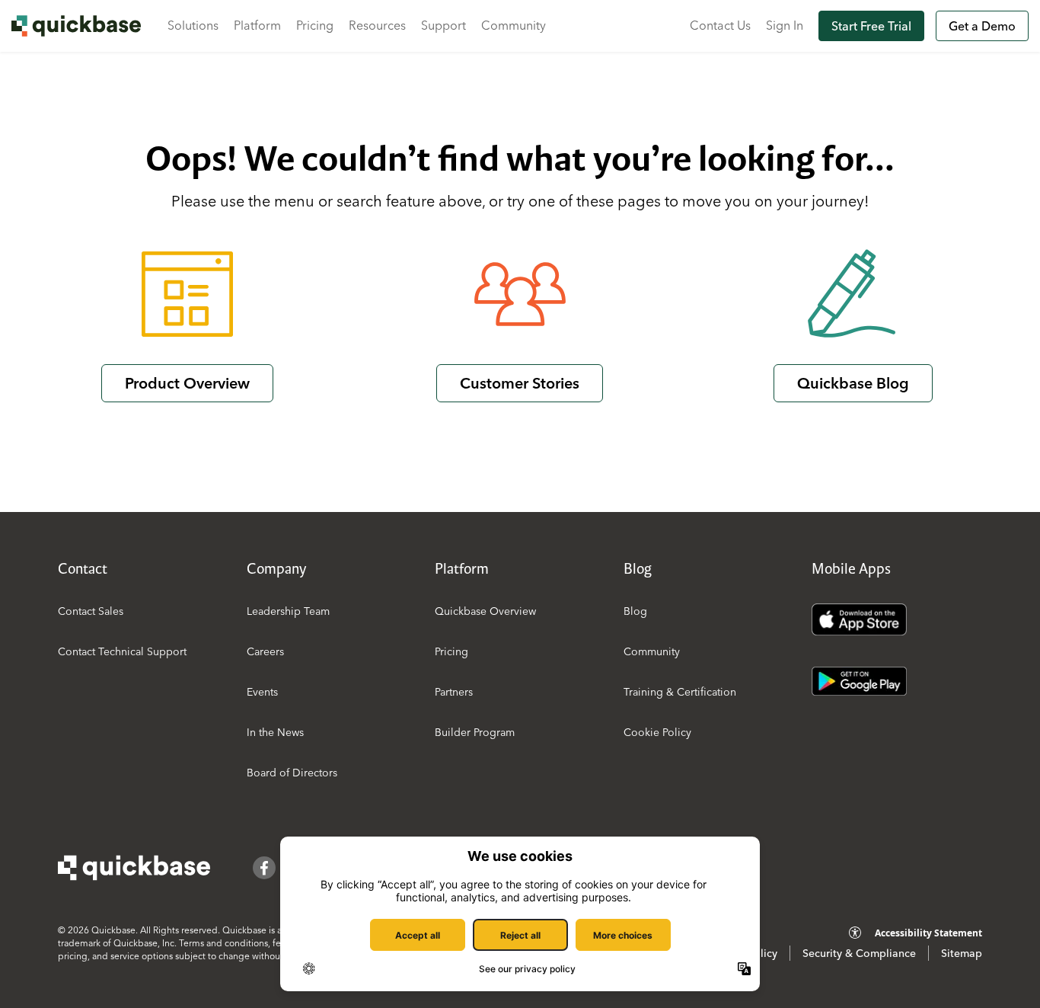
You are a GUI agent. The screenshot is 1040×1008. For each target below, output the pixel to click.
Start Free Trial (871, 26)
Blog (635, 611)
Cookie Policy (657, 732)
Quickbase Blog (853, 382)
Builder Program (475, 732)
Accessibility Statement (928, 932)
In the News (275, 732)
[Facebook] (264, 867)
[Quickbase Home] (134, 868)
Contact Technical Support (122, 651)
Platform (257, 25)
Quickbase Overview (485, 611)
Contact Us (720, 25)
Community (513, 25)
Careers (265, 651)
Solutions (193, 25)
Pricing (314, 25)
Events (262, 692)
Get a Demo (982, 26)
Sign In (784, 25)
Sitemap (961, 953)
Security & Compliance (859, 953)
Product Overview (187, 382)
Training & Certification (680, 692)
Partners (454, 692)
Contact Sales (90, 611)
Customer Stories (519, 382)
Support (443, 25)
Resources (377, 25)
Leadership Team (288, 611)
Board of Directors (292, 772)
